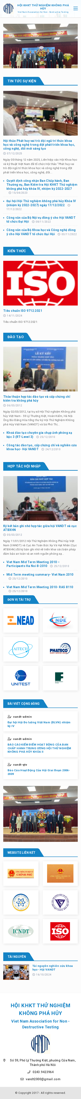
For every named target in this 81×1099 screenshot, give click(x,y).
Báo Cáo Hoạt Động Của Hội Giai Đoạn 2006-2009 (39, 772)
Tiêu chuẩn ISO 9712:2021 (22, 310)
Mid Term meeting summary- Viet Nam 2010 (39, 574)
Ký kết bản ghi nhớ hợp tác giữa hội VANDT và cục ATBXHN (40, 528)
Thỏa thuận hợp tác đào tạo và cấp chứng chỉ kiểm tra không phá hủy (36, 398)
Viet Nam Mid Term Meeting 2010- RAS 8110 (39, 587)
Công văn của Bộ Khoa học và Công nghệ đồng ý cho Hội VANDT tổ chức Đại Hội (41, 232)
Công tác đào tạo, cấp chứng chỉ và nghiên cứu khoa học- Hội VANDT (41, 447)
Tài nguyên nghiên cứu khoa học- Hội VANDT (52, 967)
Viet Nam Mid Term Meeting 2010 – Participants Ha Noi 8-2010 (33, 564)
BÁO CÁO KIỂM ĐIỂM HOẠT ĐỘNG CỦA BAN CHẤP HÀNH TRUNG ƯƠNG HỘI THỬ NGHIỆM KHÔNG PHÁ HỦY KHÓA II (39, 748)
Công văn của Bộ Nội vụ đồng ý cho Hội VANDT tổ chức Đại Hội (41, 219)
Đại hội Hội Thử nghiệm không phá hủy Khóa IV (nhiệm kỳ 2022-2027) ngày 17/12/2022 (41, 203)
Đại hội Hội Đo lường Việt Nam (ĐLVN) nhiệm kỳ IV (39, 724)
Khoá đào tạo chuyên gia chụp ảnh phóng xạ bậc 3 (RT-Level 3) (39, 434)
